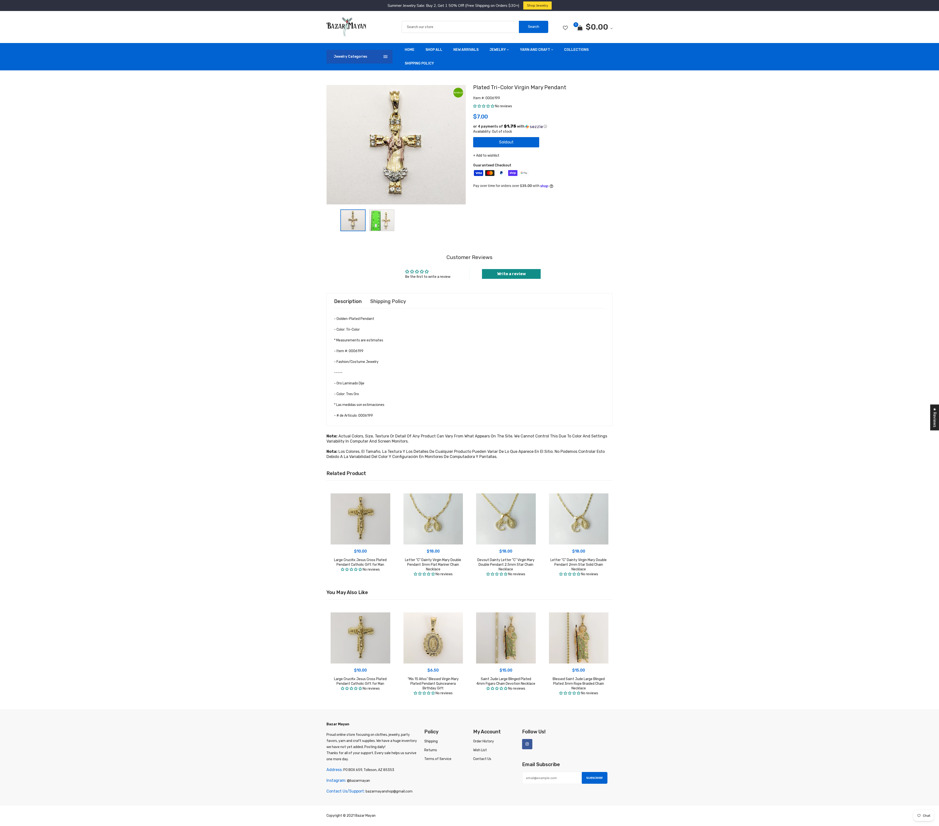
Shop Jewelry (537, 5)
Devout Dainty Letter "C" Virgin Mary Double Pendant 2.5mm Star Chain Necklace (506, 564)
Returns (430, 750)
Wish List (480, 750)
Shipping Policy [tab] (388, 301)
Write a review (511, 274)
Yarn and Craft (535, 50)
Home (409, 50)
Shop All (433, 50)
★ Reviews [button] (934, 417)
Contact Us (482, 759)
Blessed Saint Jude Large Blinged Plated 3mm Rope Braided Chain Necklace (579, 683)
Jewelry (498, 50)
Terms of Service (437, 759)
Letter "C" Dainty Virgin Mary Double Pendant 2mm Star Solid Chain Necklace (578, 564)
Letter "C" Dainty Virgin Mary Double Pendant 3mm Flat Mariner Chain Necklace (433, 564)
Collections (576, 50)
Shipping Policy (419, 63)
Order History (483, 741)
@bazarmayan (358, 781)
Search (533, 27)
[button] (483, 106)
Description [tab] (348, 301)
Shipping (431, 741)
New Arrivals (466, 50)
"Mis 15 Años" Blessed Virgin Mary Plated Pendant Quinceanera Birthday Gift (433, 683)
